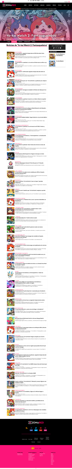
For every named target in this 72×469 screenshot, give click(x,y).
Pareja (52, 457)
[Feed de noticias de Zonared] (26, 429)
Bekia (52, 453)
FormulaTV (30, 453)
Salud (52, 458)
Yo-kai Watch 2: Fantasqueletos (20, 10)
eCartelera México (31, 457)
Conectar (66, 1)
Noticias (36, 5)
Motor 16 (41, 455)
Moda (52, 454)
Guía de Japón (30, 459)
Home (25, 5)
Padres (52, 456)
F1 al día (41, 454)
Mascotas (52, 461)
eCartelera (30, 456)
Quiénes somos (24, 439)
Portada (8, 10)
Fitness (52, 462)
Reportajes (27, 41)
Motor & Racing (42, 453)
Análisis (42, 5)
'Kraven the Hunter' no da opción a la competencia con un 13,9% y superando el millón (36, 8)
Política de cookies (41, 439)
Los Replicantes (31, 455)
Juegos (30, 5)
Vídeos (54, 5)
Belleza (52, 455)
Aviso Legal (30, 439)
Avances (48, 5)
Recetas (52, 459)
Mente (52, 464)
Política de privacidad (36, 439)
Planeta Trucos (19, 453)
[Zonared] (9, 5)
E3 (68, 5)
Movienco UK (30, 458)
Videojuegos (12, 10)
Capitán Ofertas (20, 454)
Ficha (8, 41)
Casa (52, 463)
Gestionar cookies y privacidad (47, 438)
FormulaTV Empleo (31, 454)
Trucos (60, 5)
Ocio (65, 5)
